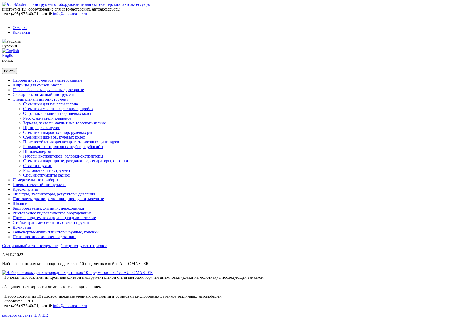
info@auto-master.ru (70, 14)
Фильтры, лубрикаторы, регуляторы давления (54, 194)
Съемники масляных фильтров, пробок (58, 108)
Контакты (21, 32)
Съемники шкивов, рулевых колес (54, 137)
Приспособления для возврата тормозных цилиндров (71, 142)
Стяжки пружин (37, 165)
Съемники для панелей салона (50, 104)
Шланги (20, 203)
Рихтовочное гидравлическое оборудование (52, 213)
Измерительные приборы (35, 180)
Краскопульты (25, 189)
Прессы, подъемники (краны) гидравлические (54, 218)
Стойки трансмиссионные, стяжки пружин (51, 222)
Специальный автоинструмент (40, 99)
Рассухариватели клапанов (47, 118)
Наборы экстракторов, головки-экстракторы (63, 156)
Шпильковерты (37, 151)
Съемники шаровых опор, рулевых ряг (58, 132)
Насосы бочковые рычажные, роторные (48, 89)
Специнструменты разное (46, 175)
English (8, 55)
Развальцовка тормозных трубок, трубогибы (63, 146)
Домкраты (22, 227)
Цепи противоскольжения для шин (44, 236)
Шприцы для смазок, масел (37, 85)
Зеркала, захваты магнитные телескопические (64, 123)
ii (41, 315)
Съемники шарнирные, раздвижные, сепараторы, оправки (75, 161)
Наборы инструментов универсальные (47, 80)
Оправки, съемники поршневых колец (57, 113)
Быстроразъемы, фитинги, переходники (48, 208)
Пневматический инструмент (39, 184)
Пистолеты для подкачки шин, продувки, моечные (58, 199)
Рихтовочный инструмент (46, 170)
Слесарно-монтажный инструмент (44, 94)
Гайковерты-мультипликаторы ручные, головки (56, 232)
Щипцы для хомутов (41, 127)
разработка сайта (17, 315)
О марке (20, 27)
